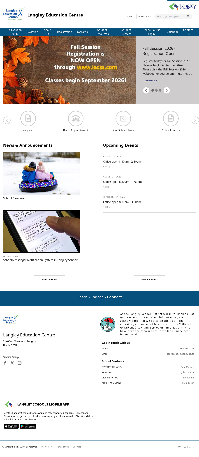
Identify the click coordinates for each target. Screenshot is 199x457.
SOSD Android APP (28, 426)
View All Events (149, 279)
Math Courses (155, 50)
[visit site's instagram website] (19, 363)
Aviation (33, 32)
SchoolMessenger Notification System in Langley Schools (41, 260)
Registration (64, 32)
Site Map (77, 446)
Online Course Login (151, 32)
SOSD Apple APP (11, 426)
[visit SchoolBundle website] (186, 447)
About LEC (47, 32)
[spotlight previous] (146, 90)
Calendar (172, 32)
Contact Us (188, 32)
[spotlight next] (166, 90)
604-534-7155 (187, 348)
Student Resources (102, 32)
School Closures (13, 198)
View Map (11, 357)
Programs (82, 32)
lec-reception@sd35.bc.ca (180, 353)
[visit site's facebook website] (5, 363)
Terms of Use (63, 446)
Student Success (126, 32)
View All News (49, 279)
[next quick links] (195, 120)
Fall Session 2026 (15, 32)
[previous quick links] (7, 120)
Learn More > (150, 79)
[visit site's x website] (12, 363)
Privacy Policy (46, 446)
